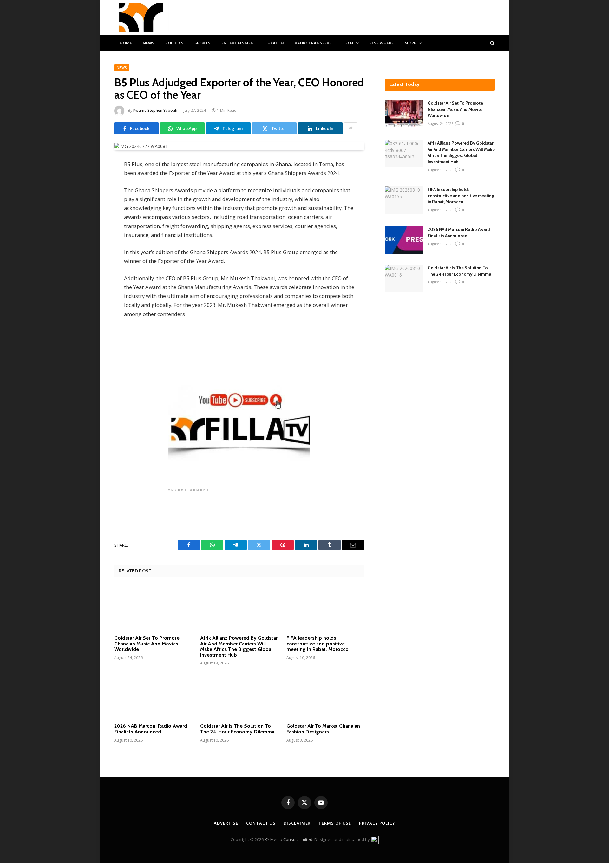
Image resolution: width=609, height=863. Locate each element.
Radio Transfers (313, 43)
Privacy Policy (377, 823)
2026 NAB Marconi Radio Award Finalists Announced (150, 728)
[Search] (492, 43)
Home (126, 43)
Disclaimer (297, 823)
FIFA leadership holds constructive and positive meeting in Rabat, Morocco (317, 643)
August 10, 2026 (440, 209)
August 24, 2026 (440, 123)
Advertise (226, 823)
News (148, 43)
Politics (174, 43)
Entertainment (239, 43)
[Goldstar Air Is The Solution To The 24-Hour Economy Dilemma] (239, 696)
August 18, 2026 (440, 169)
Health (275, 43)
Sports (202, 43)
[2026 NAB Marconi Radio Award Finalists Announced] (153, 696)
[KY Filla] (141, 17)
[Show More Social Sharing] (350, 128)
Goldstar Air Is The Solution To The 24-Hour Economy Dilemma (237, 728)
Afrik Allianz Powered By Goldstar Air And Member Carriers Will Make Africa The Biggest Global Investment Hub (239, 646)
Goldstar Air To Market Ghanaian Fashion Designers (323, 728)
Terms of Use (334, 823)
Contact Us (261, 823)
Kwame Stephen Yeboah (155, 110)
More (410, 43)
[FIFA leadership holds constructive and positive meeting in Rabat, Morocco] (325, 608)
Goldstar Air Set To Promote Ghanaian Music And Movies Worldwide (147, 643)
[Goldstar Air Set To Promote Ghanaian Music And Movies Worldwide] (153, 608)
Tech (348, 43)
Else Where (382, 43)
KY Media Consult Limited (288, 839)
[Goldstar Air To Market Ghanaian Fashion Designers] (325, 696)
